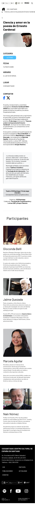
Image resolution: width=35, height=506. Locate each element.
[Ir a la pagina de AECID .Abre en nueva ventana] (12, 3)
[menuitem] (9, 467)
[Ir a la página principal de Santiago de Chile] (19, 3)
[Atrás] (2, 18)
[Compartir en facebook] (4, 98)
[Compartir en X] (8, 98)
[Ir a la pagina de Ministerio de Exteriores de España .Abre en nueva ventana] (6, 3)
